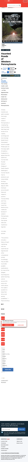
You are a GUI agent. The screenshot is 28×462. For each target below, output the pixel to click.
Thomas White (5, 69)
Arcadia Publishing (4, 81)
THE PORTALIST (4, 450)
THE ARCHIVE (3, 443)
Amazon (3, 318)
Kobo (3, 343)
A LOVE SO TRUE (4, 441)
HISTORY (8, 50)
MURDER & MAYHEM (4, 448)
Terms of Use (19, 441)
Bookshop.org (3, 329)
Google (3, 339)
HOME (3, 50)
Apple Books (3, 334)
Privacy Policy (20, 443)
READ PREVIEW (4, 45)
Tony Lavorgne (3, 72)
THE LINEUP (3, 446)
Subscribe (25, 1)
